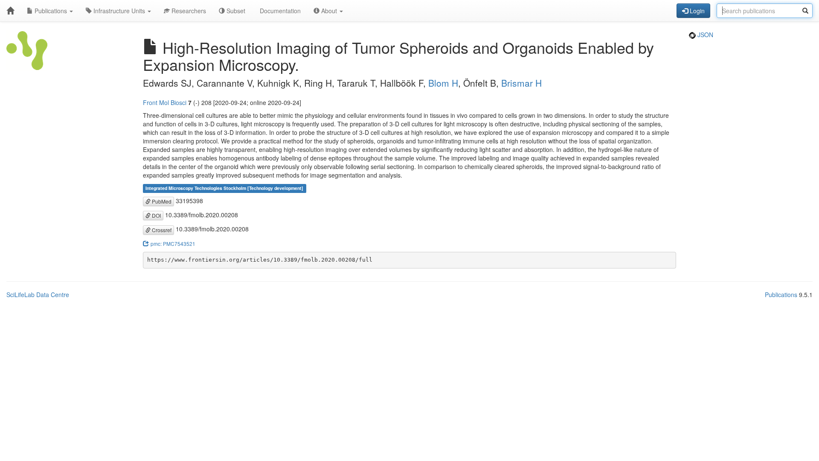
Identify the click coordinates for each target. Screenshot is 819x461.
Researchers (188, 10)
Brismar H (521, 82)
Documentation (279, 10)
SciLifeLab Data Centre (37, 294)
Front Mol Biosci (164, 102)
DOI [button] (156, 215)
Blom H (443, 82)
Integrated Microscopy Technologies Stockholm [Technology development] (224, 188)
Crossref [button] (161, 229)
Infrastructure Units (119, 10)
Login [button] (696, 10)
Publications (51, 10)
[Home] (10, 10)
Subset (235, 10)
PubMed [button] (161, 201)
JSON (704, 34)
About (329, 10)
